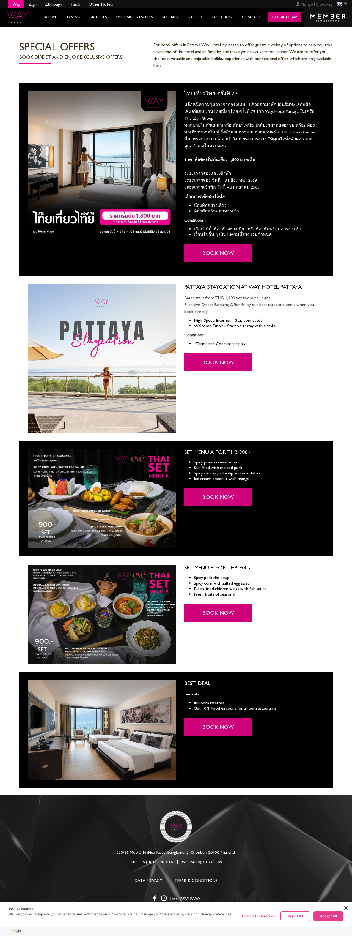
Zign (33, 4)
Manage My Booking (316, 4)
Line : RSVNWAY (185, 898)
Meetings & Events (134, 17)
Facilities (98, 17)
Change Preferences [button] (258, 916)
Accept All (328, 916)
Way (16, 4)
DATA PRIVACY (148, 880)
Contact (251, 17)
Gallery (195, 17)
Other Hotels (101, 4)
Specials (170, 17)
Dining (73, 17)
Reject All (295, 916)
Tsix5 (75, 4)
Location (222, 17)
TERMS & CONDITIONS (196, 880)
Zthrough (53, 4)
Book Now (218, 253)
